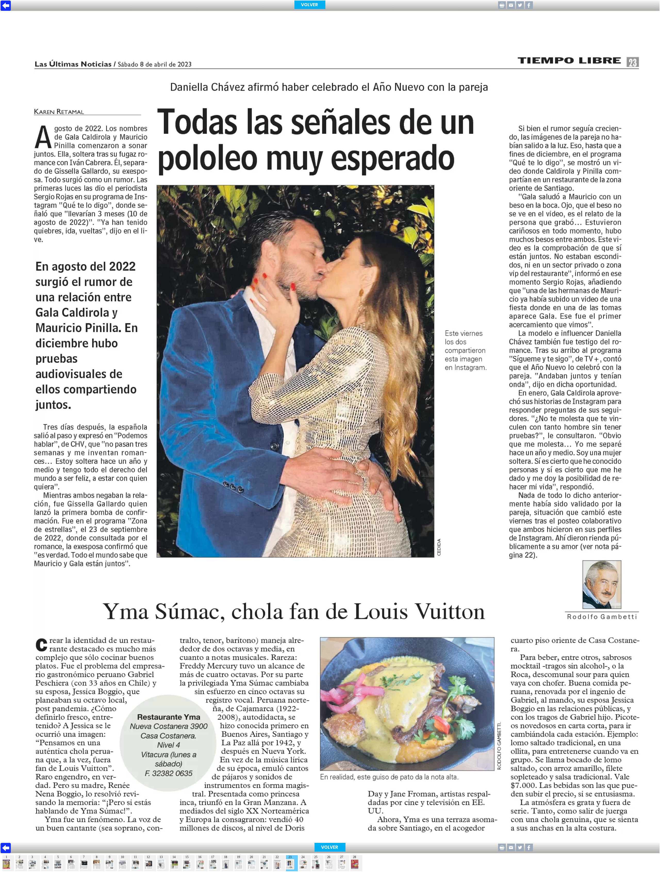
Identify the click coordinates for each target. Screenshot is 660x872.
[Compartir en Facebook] (529, 7)
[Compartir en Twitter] (520, 7)
